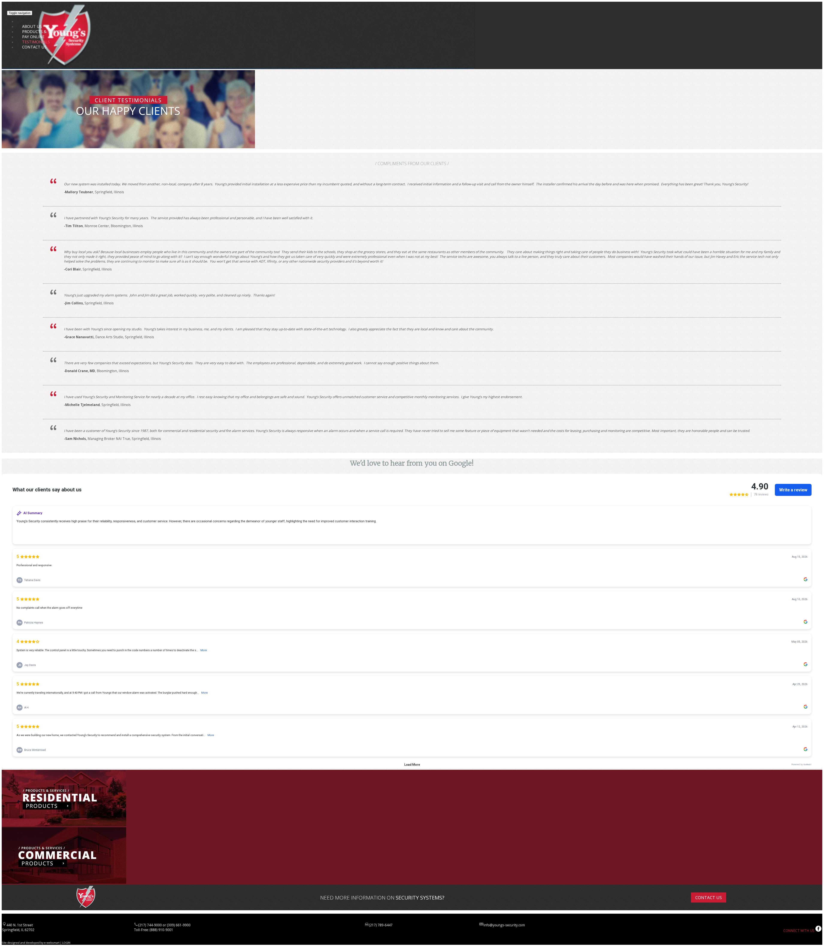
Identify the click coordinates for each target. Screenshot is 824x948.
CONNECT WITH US (799, 930)
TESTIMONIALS (36, 41)
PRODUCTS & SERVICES (43, 31)
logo (26, 21)
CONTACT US (34, 47)
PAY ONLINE (33, 36)
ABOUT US (32, 26)
